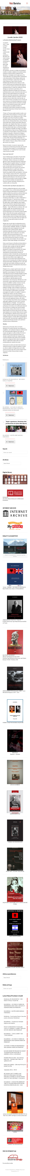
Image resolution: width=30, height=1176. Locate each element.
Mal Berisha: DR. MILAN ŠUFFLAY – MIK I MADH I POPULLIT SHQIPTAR (13, 999)
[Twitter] (17, 1173)
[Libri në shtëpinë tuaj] (15, 1157)
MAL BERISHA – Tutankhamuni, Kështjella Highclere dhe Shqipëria (13, 1022)
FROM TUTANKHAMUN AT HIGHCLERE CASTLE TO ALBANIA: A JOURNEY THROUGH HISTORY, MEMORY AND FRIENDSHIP (15, 1028)
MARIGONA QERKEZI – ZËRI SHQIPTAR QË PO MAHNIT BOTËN (15, 1065)
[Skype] (13, 1173)
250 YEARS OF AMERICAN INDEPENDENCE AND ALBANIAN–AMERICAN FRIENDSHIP (14, 1046)
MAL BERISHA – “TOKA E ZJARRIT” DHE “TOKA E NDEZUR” (13, 1034)
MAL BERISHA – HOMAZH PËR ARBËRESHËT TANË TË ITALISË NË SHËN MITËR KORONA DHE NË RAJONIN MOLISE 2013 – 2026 (14, 1083)
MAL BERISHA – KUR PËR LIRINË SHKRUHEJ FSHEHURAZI (14, 1011)
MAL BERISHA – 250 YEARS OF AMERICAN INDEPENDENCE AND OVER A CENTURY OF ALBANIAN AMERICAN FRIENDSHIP (13, 408)
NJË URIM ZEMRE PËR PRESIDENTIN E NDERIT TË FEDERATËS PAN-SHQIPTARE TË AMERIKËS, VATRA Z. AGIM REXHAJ (15, 1052)
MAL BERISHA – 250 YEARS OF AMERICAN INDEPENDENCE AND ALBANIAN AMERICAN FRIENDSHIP (14, 1040)
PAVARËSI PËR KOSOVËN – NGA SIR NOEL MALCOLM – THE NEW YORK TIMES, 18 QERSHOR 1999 (14, 1059)
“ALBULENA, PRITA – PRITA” (10, 1070)
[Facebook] (15, 1173)
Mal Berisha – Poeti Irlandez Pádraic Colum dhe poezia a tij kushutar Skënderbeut (15, 1017)
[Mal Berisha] (15, 3)
